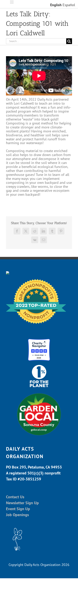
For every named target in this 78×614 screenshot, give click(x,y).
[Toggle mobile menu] (12, 2)
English (56, 5)
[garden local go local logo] (39, 393)
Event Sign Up (18, 508)
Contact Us (15, 496)
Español (69, 5)
